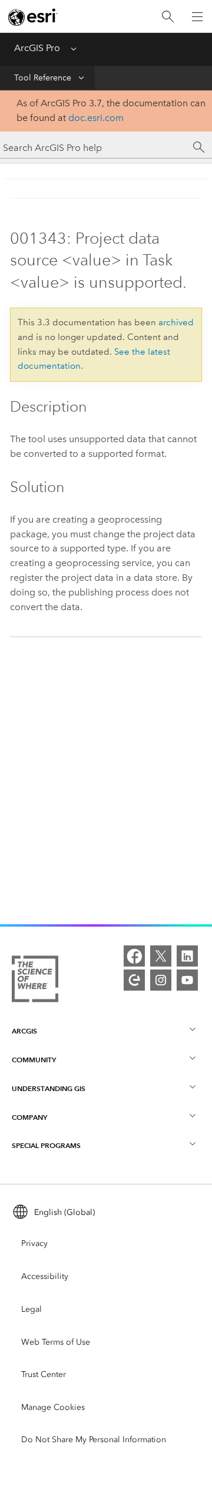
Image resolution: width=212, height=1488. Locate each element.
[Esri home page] (33, 17)
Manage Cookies (53, 1407)
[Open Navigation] (197, 16)
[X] (160, 956)
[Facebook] (134, 956)
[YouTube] (187, 980)
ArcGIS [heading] (24, 1030)
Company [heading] (29, 1117)
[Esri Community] (134, 980)
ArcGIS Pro (37, 47)
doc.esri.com (96, 117)
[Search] (168, 17)
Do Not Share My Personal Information (93, 1440)
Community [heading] (34, 1059)
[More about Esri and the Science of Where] (35, 981)
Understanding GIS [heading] (48, 1088)
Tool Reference (42, 78)
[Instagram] (160, 980)
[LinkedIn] (187, 956)
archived (176, 322)
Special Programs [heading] (46, 1145)
